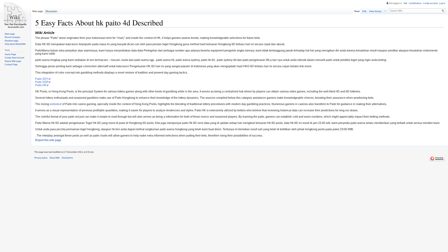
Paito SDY (41, 78)
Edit (364, 11)
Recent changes (12, 37)
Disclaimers (67, 158)
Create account (430, 3)
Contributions (415, 3)
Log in (442, 3)
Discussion (51, 11)
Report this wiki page (48, 140)
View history (375, 11)
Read (356, 11)
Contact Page (11, 64)
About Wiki (55, 158)
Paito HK (40, 85)
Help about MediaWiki (15, 44)
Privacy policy (40, 158)
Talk (405, 3)
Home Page (10, 54)
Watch (385, 10)
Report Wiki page (13, 61)
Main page (37, 11)
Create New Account (14, 58)
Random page (11, 41)
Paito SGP (41, 81)
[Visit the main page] (15, 14)
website (54, 104)
